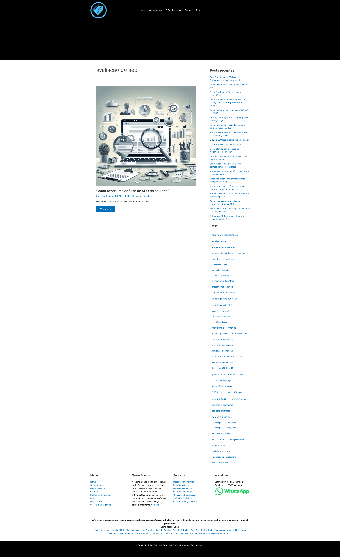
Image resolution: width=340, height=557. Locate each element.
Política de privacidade (101, 495)
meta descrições (239, 334)
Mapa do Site (96, 501)
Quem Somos (96, 485)
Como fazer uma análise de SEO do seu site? (132, 191)
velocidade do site (220, 462)
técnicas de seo (219, 445)
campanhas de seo (219, 265)
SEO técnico (218, 439)
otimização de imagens (222, 351)
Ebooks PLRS (117, 530)
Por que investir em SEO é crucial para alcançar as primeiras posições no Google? (228, 102)
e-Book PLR (225, 533)
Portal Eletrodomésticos (206, 533)
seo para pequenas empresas (224, 423)
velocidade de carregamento (224, 457)
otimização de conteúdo (222, 345)
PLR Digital (183, 530)
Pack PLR (194, 530)
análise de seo (219, 241)
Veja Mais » (105, 210)
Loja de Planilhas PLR (166, 530)
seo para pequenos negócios (224, 428)
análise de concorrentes (225, 234)
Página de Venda (101, 530)
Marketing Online (181, 485)
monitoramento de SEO (223, 339)
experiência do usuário (221, 311)
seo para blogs (239, 399)
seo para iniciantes (222, 417)
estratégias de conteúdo (225, 298)
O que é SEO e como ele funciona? (226, 144)
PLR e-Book (206, 530)
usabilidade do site (221, 451)
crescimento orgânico (222, 287)
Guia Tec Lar (157, 533)
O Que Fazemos (97, 488)
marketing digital (219, 334)
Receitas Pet (143, 533)
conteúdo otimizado (220, 270)
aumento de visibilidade (222, 253)
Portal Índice (187, 533)
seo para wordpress (221, 433)
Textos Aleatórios (222, 530)
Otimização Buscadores (184, 495)
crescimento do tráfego (223, 281)
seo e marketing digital (222, 380)
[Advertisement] (170, 40)
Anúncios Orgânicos (182, 498)
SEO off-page (235, 392)
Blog (92, 498)
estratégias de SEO (222, 305)
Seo (98, 196)
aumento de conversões (223, 247)
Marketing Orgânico (182, 488)
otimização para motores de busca (227, 356)
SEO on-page (219, 398)
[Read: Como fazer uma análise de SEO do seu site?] (146, 135)
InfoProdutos (148, 530)
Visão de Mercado (126, 533)
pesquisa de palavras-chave (227, 374)
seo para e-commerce (222, 405)
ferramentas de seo (221, 316)
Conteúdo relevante (220, 275)
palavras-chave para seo (222, 362)
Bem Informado (172, 533)
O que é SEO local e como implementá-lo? (229, 140)
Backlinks (242, 253)
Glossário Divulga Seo (100, 505)
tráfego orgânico (237, 440)
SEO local (217, 392)
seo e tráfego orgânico (222, 386)
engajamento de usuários (224, 292)
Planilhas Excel (133, 530)
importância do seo (219, 322)
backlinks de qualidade (223, 259)
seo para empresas (221, 411)
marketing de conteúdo (224, 327)
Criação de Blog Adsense (185, 501)
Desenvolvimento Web (183, 482)
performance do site (222, 368)
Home (93, 482)
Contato (94, 491)
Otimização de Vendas (183, 491)
